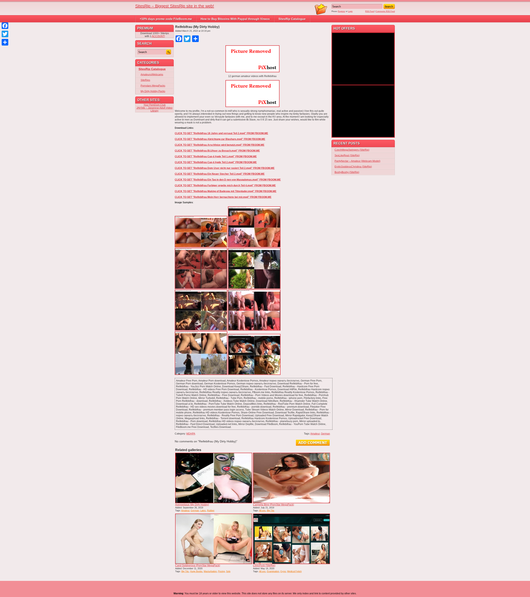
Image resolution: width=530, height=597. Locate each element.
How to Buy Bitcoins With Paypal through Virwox (235, 18)
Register (341, 11)
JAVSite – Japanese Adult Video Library (154, 109)
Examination (273, 571)
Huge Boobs (196, 571)
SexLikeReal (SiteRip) (347, 155)
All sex (262, 510)
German (325, 433)
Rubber (210, 510)
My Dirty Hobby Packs (153, 91)
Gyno (283, 571)
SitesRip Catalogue (292, 18)
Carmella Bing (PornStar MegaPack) (273, 504)
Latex (203, 510)
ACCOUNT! (158, 36)
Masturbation (210, 571)
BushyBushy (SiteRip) (347, 172)
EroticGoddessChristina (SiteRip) (353, 166)
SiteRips (145, 80)
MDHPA (190, 433)
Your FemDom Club (154, 105)
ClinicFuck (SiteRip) (264, 565)
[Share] (5, 42)
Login (350, 11)
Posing (221, 571)
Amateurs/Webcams (152, 74)
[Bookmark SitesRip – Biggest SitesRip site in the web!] (321, 14)
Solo (228, 571)
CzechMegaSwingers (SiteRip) (352, 149)
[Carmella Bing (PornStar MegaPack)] (291, 478)
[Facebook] (5, 26)
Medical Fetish (294, 571)
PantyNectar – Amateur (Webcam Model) (357, 161)
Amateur (315, 433)
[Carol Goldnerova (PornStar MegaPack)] (213, 539)
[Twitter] (5, 34)
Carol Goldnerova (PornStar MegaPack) (197, 565)
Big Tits (270, 510)
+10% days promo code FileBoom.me (166, 18)
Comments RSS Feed (385, 11)
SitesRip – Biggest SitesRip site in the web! (174, 6)
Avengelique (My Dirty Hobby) (192, 504)
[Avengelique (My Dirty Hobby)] (213, 478)
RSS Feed (369, 11)
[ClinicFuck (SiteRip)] (291, 539)
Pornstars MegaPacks (153, 85)
